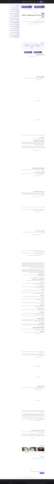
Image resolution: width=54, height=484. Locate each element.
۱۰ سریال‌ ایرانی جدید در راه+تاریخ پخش (41, 452)
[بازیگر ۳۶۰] (40, 2)
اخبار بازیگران (42, 12)
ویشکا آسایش (26, 418)
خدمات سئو (36, 477)
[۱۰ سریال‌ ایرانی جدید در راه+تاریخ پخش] (40, 449)
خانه (43, 12)
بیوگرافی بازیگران (24, 1)
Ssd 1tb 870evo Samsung (31, 9)
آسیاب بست (36, 9)
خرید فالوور (34, 9)
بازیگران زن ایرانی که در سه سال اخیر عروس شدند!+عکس (25, 452)
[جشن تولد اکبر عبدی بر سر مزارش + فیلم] (33, 449)
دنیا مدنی (40, 174)
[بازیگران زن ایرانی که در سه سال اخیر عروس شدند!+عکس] (25, 449)
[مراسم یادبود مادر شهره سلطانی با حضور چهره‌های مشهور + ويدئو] (42, 45)
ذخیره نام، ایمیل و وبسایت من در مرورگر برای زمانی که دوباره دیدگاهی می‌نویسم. (37, 471)
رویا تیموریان (38, 21)
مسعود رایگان (28, 21)
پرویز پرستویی (28, 354)
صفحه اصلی (34, 1)
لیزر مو (31, 477)
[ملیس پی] (33, 52)
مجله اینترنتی (34, 477)
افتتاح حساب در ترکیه (29, 477)
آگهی (26, 477)
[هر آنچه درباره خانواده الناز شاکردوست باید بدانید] (31, 46)
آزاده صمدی (23, 418)
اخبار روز (31, 1)
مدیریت (43, 18)
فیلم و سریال (28, 1)
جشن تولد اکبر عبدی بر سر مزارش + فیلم (33, 452)
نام (43, 466)
